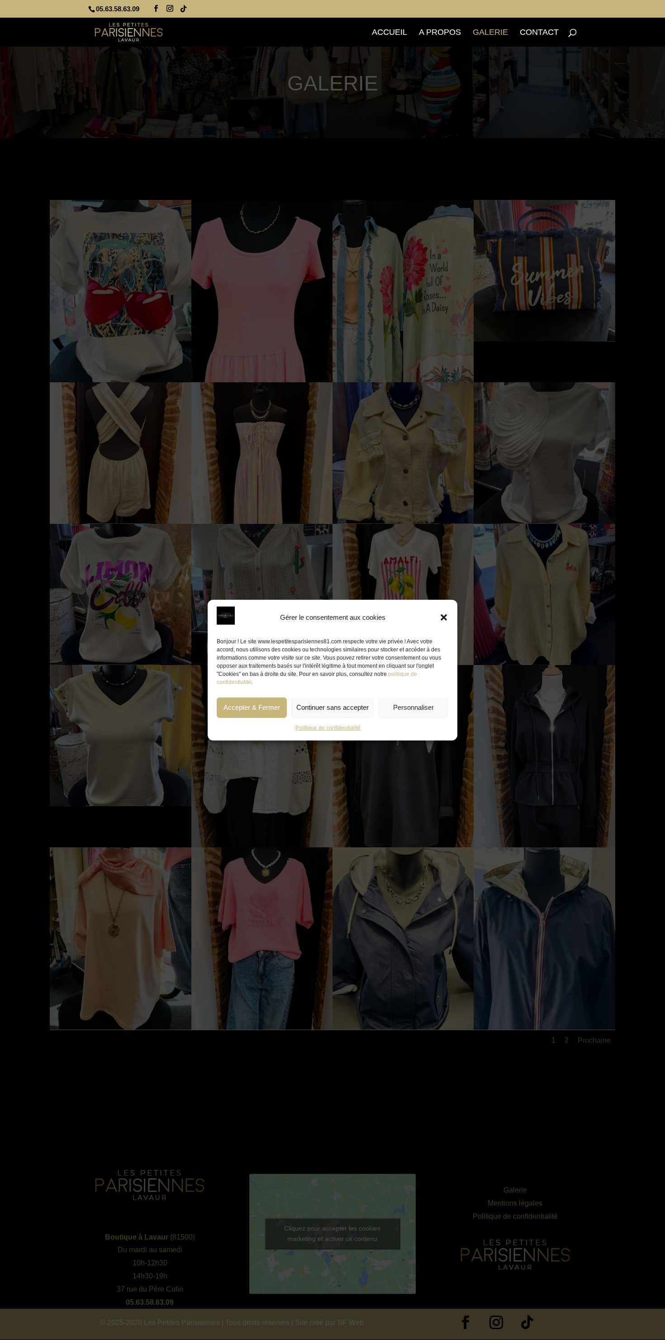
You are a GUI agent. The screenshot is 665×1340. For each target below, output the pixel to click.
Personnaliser (413, 707)
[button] (443, 617)
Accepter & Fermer (251, 707)
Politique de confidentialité (328, 728)
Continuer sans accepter (332, 707)
